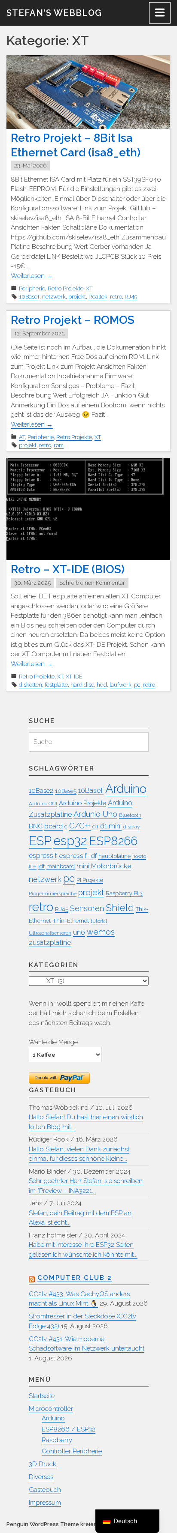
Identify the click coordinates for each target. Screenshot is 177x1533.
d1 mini (111, 826)
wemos (101, 931)
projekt (77, 296)
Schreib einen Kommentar (92, 583)
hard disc (82, 684)
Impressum (45, 1502)
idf (41, 866)
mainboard (60, 866)
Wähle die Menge (53, 1042)
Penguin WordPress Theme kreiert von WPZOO (69, 1524)
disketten (30, 684)
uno (79, 932)
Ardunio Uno (95, 814)
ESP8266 (113, 841)
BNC (36, 826)
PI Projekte (89, 880)
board (53, 826)
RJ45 (131, 296)
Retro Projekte (65, 288)
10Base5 (65, 791)
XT (89, 288)
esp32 (70, 840)
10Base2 (41, 790)
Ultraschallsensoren (50, 932)
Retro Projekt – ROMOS (72, 320)
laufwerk (120, 684)
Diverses (41, 1477)
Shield (120, 907)
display (131, 827)
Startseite (42, 1396)
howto (139, 856)
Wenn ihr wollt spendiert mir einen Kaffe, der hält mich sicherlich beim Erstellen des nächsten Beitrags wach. (87, 1013)
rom (59, 445)
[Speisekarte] (160, 13)
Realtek (97, 296)
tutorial (99, 921)
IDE (33, 867)
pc (137, 684)
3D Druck (42, 1464)
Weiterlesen (32, 276)
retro (116, 296)
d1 (95, 826)
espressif (43, 856)
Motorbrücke (111, 866)
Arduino (125, 789)
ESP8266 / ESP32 (68, 1429)
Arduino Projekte (82, 803)
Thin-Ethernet (70, 920)
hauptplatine (114, 856)
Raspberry (57, 1440)
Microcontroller (51, 1409)
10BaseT (29, 296)
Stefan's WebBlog (54, 13)
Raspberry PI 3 (124, 893)
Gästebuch (45, 1490)
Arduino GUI (43, 804)
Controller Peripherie (72, 1451)
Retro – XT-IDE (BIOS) (68, 569)
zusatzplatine (50, 942)
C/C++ (80, 825)
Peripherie (32, 288)
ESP (40, 841)
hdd (102, 684)
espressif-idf (78, 856)
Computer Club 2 (74, 1278)
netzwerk (54, 296)
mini (82, 866)
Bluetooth (130, 815)
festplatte (56, 684)
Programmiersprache (52, 893)
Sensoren (87, 908)
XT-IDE (74, 676)
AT (22, 437)
